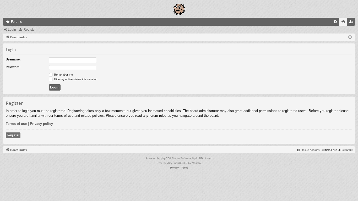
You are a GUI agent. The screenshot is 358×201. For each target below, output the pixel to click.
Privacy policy (41, 124)
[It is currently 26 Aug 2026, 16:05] (350, 37)
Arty (169, 162)
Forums (16, 22)
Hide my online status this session (75, 79)
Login (12, 29)
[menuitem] (335, 22)
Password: (13, 67)
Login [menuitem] (344, 23)
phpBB (165, 158)
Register (30, 29)
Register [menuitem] (352, 23)
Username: (13, 59)
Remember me (63, 74)
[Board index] (179, 9)
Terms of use (16, 124)
